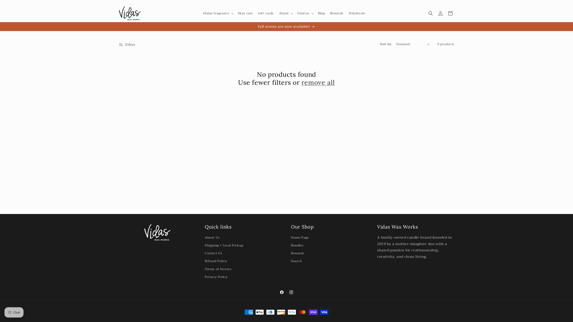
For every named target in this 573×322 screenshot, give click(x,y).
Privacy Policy (216, 277)
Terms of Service (218, 269)
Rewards (297, 253)
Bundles (297, 245)
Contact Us (213, 253)
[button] (218, 13)
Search (296, 261)
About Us (212, 237)
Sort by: (386, 44)
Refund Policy (216, 261)
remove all (318, 82)
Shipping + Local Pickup (224, 245)
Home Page (300, 237)
